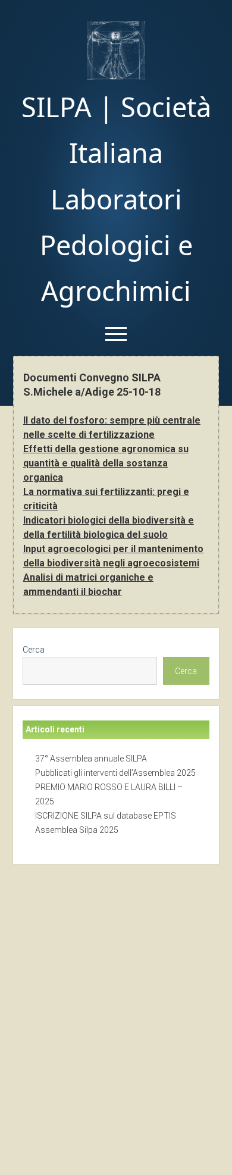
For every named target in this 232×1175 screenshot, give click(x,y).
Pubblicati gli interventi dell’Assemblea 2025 (115, 773)
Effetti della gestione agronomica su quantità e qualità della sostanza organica (106, 463)
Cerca (34, 649)
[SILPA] (116, 76)
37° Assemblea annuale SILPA (91, 758)
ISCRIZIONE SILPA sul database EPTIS (105, 815)
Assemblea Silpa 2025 (76, 830)
